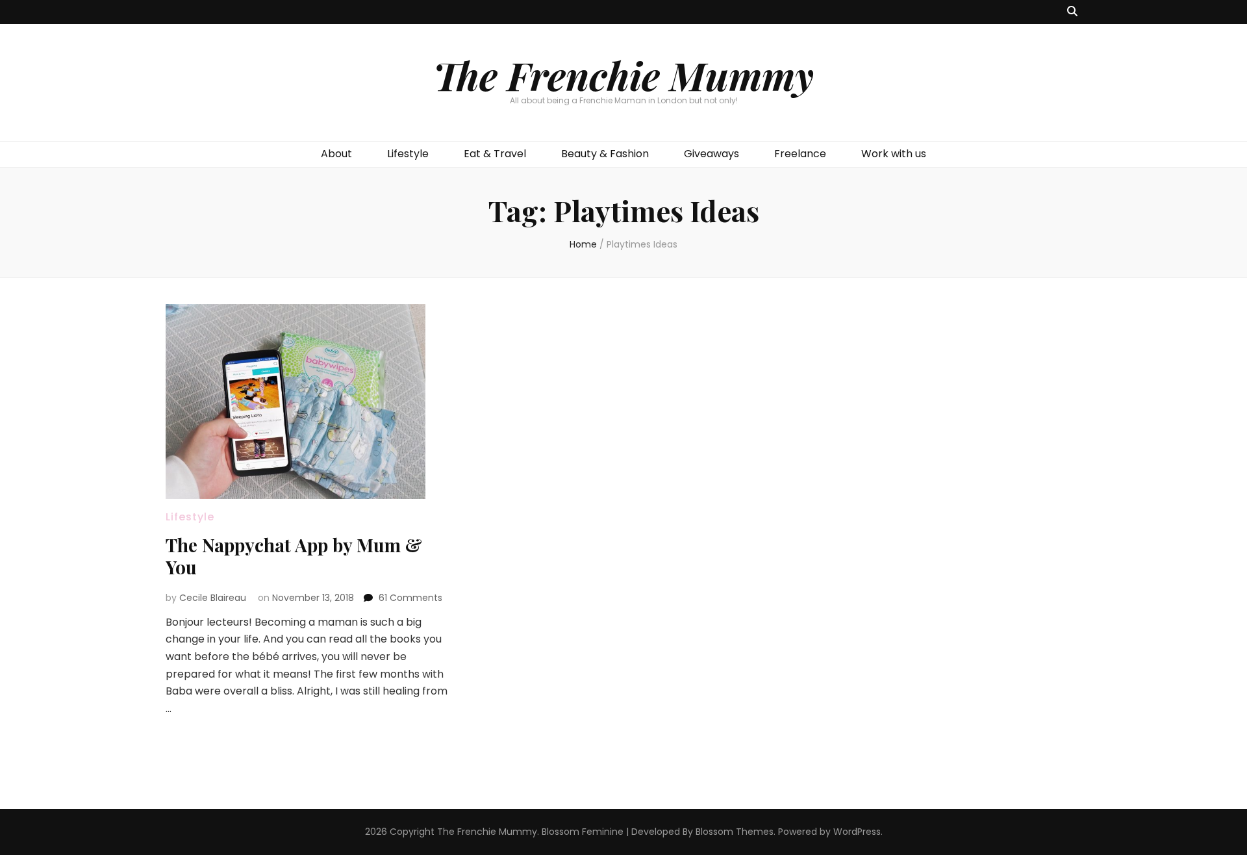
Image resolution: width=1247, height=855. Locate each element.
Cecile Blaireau (212, 597)
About (336, 153)
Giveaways (711, 153)
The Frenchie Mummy (623, 75)
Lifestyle (408, 153)
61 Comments (410, 597)
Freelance (800, 153)
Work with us (893, 153)
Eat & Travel (495, 153)
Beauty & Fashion (605, 153)
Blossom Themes (735, 831)
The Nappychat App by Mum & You (294, 556)
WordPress (857, 831)
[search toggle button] (1072, 12)
